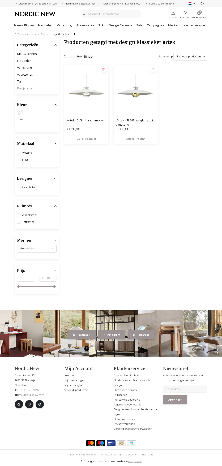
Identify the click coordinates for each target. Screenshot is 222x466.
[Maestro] (100, 443)
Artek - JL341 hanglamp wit (86, 120)
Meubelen (45, 25)
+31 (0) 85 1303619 (30, 390)
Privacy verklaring (111, 454)
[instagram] (29, 404)
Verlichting (64, 25)
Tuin (101, 25)
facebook (83, 334)
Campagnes (155, 25)
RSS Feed (147, 454)
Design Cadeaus (120, 25)
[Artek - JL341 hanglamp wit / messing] (136, 90)
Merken (173, 25)
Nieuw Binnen (24, 25)
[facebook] (19, 404)
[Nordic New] (35, 13)
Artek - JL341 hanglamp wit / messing (135, 122)
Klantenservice (194, 25)
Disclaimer (132, 454)
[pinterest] (40, 404)
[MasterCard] (90, 443)
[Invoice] (131, 443)
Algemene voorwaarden (82, 454)
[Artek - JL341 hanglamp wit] (86, 90)
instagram (113, 334)
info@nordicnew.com (31, 394)
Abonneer (175, 399)
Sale (139, 25)
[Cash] (121, 443)
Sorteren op (165, 56)
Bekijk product (86, 138)
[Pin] (111, 443)
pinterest (143, 334)
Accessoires (85, 25)
